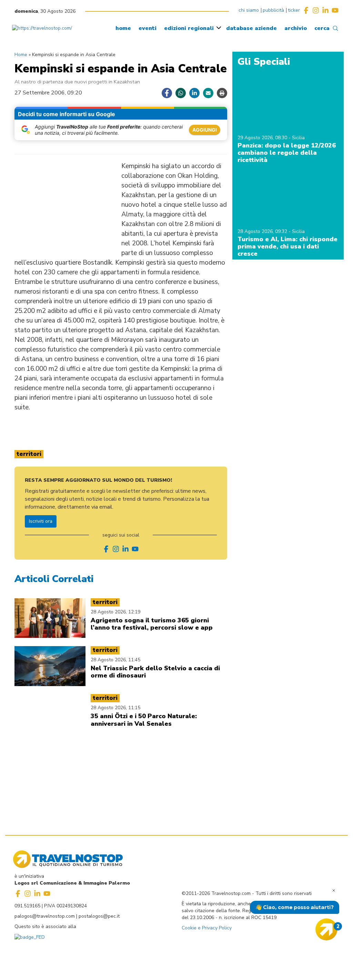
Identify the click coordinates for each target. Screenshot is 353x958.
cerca (322, 28)
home (123, 28)
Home (20, 54)
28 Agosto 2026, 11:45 (115, 659)
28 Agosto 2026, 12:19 (115, 612)
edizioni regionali (189, 28)
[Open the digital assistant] (326, 929)
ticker (294, 10)
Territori (29, 454)
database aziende (251, 28)
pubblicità (273, 10)
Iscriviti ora (40, 521)
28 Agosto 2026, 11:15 (115, 707)
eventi (148, 28)
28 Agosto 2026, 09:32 (263, 231)
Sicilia (298, 137)
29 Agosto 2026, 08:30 (263, 137)
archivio (295, 28)
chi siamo (249, 10)
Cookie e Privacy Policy (207, 928)
